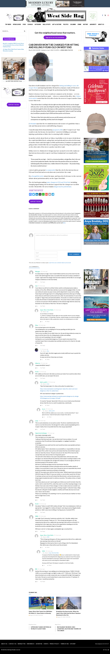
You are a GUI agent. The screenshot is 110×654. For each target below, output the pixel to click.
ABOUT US (101, 24)
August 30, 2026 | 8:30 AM (36, 615)
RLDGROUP (106, 643)
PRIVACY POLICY (54, 643)
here (64, 222)
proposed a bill (57, 130)
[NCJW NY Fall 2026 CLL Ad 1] (96, 150)
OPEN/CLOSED (17, 24)
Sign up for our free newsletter (55, 37)
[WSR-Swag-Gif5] (96, 123)
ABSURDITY (93, 24)
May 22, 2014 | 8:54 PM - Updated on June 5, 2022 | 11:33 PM (44, 50)
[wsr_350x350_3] (96, 91)
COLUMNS (73, 24)
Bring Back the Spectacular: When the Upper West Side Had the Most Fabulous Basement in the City (68, 613)
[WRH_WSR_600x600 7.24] (96, 59)
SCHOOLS (30, 24)
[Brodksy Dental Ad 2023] (96, 232)
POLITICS (65, 24)
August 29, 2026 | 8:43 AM (63, 617)
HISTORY (85, 24)
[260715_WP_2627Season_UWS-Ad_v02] (96, 281)
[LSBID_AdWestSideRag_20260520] (96, 177)
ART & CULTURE (56, 24)
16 (80, 50)
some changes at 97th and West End (58, 182)
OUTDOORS (38, 24)
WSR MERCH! (30, 643)
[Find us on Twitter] (105, 15)
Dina (48, 351)
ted (47, 311)
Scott (48, 384)
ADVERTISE (39, 643)
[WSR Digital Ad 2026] (96, 204)
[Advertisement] (96, 257)
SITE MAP (72, 643)
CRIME (79, 24)
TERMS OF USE (65, 643)
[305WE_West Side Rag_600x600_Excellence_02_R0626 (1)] (13, 69)
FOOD (24, 24)
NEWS (66, 50)
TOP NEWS (8, 24)
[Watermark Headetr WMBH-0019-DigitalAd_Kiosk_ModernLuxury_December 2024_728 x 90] (55, 3)
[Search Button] (24, 31)
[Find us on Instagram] (108, 15)
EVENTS (46, 643)
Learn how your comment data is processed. (60, 262)
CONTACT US (12, 643)
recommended (50, 170)
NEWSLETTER (21, 643)
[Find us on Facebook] (102, 15)
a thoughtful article (37, 176)
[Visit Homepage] (61, 14)
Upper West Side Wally (54, 553)
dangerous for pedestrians (62, 187)
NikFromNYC (52, 411)
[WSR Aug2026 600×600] (96, 308)
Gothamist (32, 124)
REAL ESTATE (46, 24)
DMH (48, 537)
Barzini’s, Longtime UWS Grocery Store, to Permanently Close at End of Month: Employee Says (13, 45)
